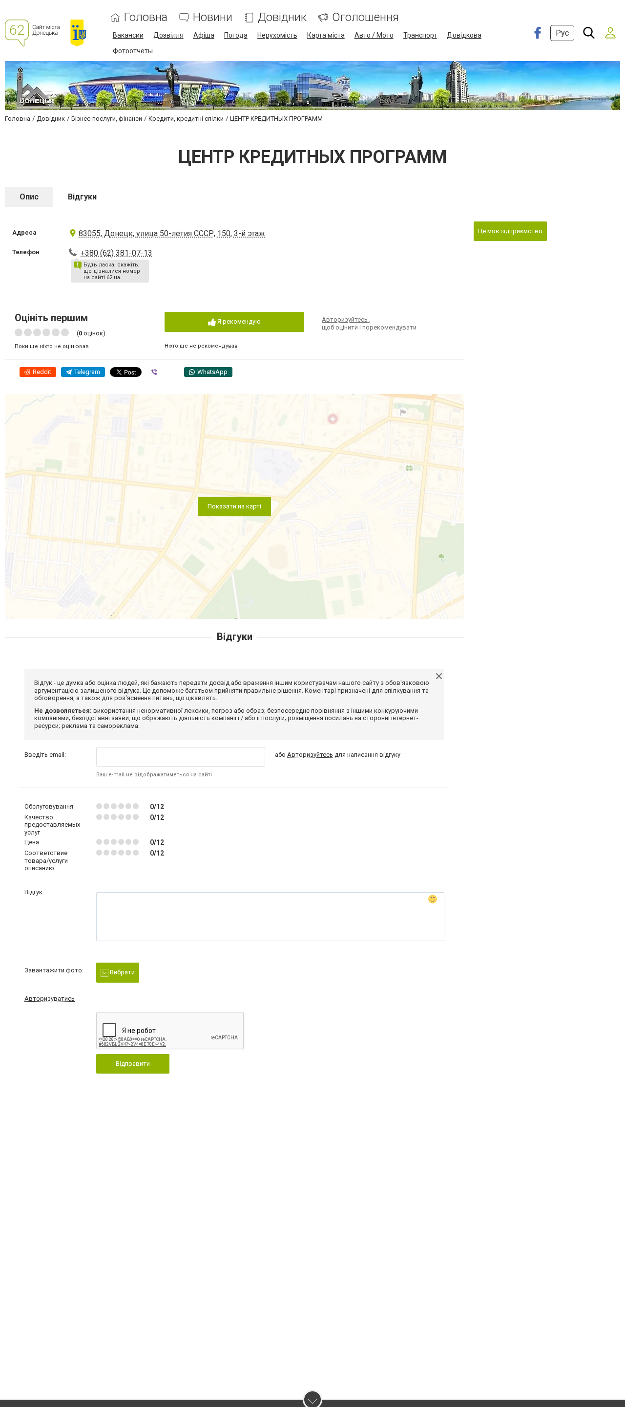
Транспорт (420, 35)
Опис (29, 196)
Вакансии (128, 35)
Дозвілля (168, 35)
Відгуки (82, 196)
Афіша (203, 35)
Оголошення (365, 17)
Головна (145, 17)
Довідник (282, 17)
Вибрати (121, 972)
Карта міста (326, 35)
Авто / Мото (374, 35)
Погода (236, 35)
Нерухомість (277, 35)
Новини (212, 17)
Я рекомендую (238, 321)
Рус (562, 33)
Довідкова (464, 35)
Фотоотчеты (133, 51)
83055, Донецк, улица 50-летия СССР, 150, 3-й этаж (172, 233)
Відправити (133, 1063)
